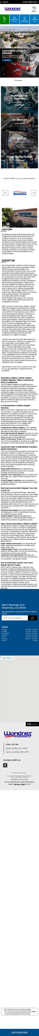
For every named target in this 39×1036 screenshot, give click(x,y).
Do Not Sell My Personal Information (19, 782)
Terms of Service (14, 1011)
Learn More (19, 105)
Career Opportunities (19, 773)
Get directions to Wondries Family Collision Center (19, 613)
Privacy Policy (26, 1011)
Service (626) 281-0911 (17, 752)
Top (29, 724)
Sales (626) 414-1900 (17, 748)
